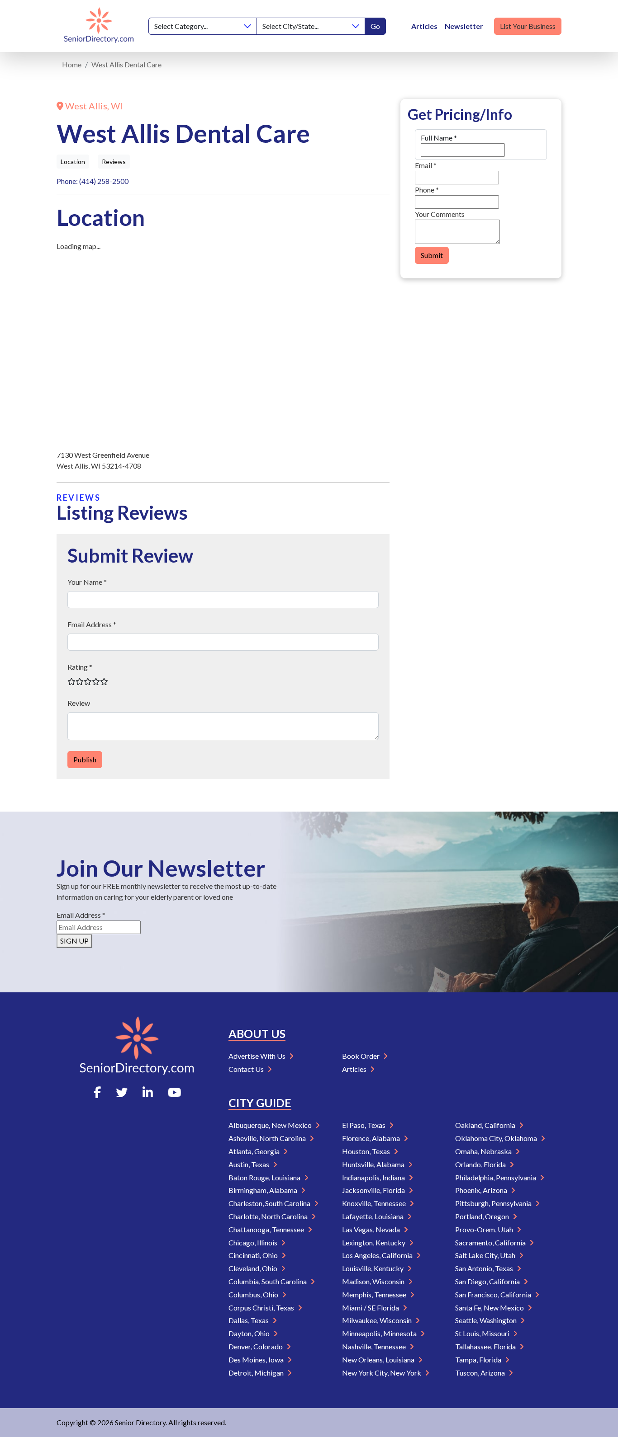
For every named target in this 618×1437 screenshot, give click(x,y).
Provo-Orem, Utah (484, 1229)
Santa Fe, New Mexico (490, 1307)
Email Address (81, 915)
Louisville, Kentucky (373, 1268)
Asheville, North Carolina (267, 1138)
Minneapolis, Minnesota (380, 1333)
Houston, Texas (366, 1151)
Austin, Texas (249, 1164)
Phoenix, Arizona (482, 1190)
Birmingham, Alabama (263, 1190)
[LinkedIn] (148, 1092)
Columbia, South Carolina (268, 1281)
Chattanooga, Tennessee (266, 1229)
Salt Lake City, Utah (486, 1255)
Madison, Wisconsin (374, 1281)
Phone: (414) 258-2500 (92, 181)
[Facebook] (97, 1092)
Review (78, 703)
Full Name (439, 137)
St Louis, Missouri (483, 1333)
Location (73, 161)
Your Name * (87, 582)
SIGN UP (74, 940)
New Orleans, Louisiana (379, 1359)
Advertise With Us (257, 1056)
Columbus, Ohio (254, 1294)
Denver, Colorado (256, 1346)
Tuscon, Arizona (480, 1372)
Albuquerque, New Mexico (270, 1125)
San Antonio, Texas (484, 1268)
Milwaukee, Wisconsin (377, 1320)
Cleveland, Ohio (253, 1268)
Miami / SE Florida (371, 1307)
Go (375, 26)
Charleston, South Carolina (270, 1203)
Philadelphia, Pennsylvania (496, 1177)
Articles (424, 26)
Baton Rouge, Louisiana (265, 1177)
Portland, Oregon (482, 1216)
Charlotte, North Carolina (268, 1216)
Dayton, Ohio (249, 1333)
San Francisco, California (493, 1294)
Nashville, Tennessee (374, 1346)
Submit (432, 255)
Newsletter (464, 26)
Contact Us (246, 1069)
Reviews (114, 161)
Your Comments (440, 214)
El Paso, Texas (364, 1125)
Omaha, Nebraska (484, 1151)
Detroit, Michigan (256, 1372)
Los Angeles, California (378, 1255)
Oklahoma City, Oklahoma (496, 1138)
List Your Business (528, 26)
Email (426, 165)
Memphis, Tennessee (375, 1294)
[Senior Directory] (99, 26)
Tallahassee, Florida (486, 1346)
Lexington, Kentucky (374, 1242)
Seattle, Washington (486, 1320)
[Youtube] (174, 1092)
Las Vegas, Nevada (371, 1229)
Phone (427, 189)
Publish (84, 759)
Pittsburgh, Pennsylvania (494, 1203)
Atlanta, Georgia (254, 1151)
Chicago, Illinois (253, 1242)
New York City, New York (382, 1372)
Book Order (361, 1056)
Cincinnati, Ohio (253, 1255)
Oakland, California (486, 1125)
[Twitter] (122, 1092)
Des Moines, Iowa (256, 1359)
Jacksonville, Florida (374, 1190)
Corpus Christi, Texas (261, 1307)
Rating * (79, 666)
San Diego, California (488, 1281)
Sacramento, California (491, 1242)
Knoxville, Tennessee (374, 1203)
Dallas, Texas (249, 1320)
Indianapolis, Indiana (374, 1177)
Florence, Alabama (371, 1138)
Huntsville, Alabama (374, 1164)
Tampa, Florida (479, 1359)
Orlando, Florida (481, 1164)
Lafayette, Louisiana (373, 1216)
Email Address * (91, 624)
